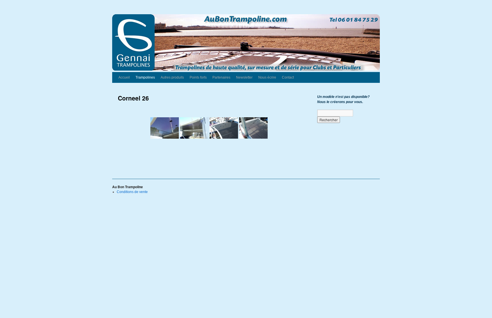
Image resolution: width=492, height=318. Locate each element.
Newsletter (244, 77)
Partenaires (221, 77)
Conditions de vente (132, 192)
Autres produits (172, 77)
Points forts (198, 77)
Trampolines (145, 77)
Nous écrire (267, 77)
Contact (288, 77)
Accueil (124, 77)
